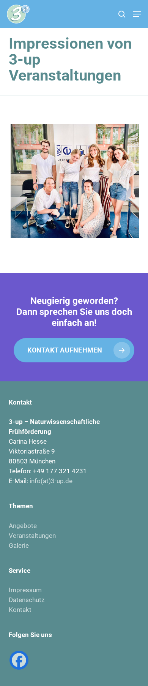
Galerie (19, 545)
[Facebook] (18, 660)
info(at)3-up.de (51, 481)
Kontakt (20, 609)
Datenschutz (26, 600)
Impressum (25, 590)
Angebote (23, 526)
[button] (137, 14)
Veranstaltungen (32, 535)
